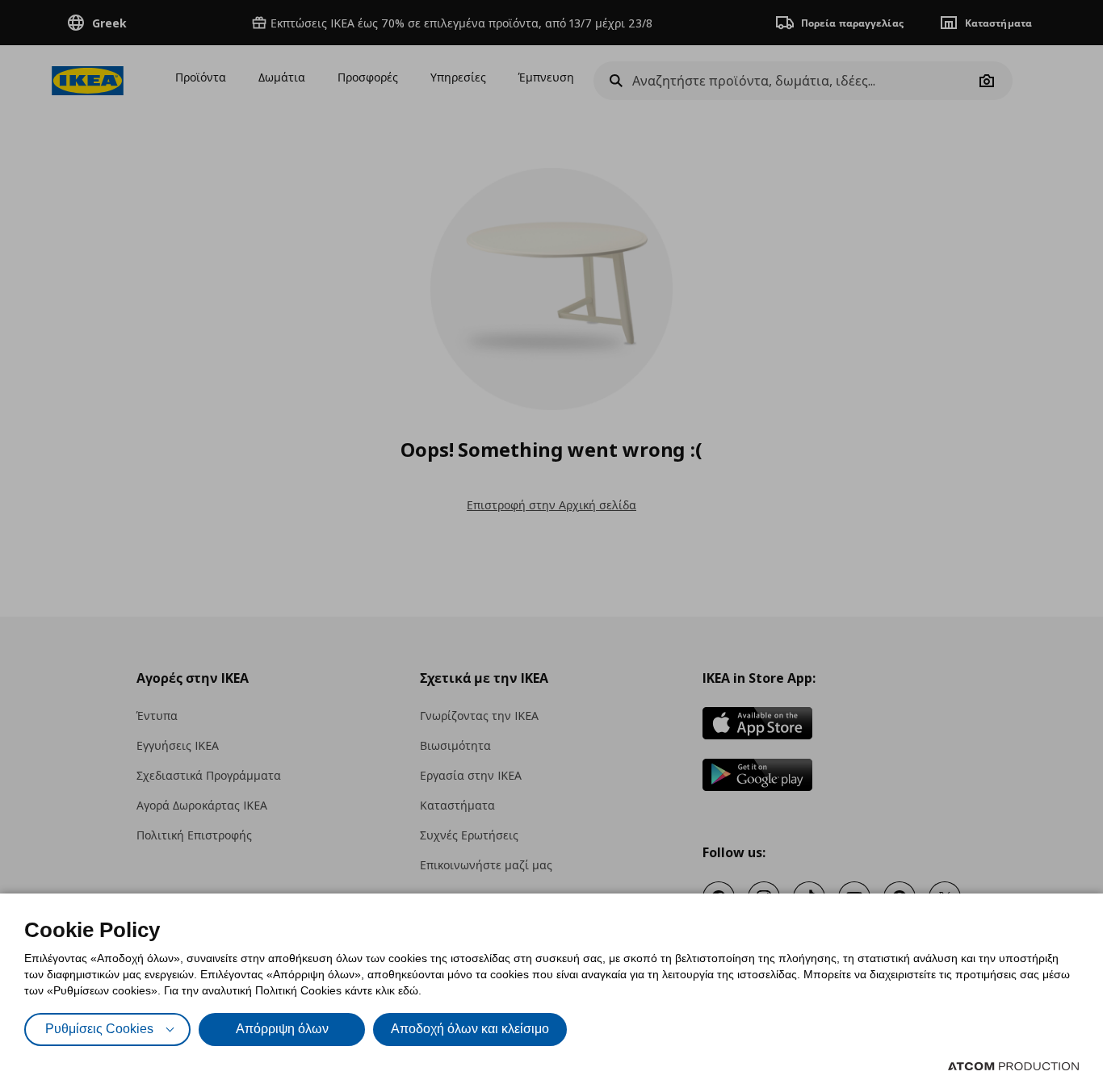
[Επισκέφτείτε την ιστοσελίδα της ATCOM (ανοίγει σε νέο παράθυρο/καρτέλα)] (1013, 1066)
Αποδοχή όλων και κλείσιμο (470, 1029)
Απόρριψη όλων (282, 1029)
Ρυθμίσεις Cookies (99, 1029)
